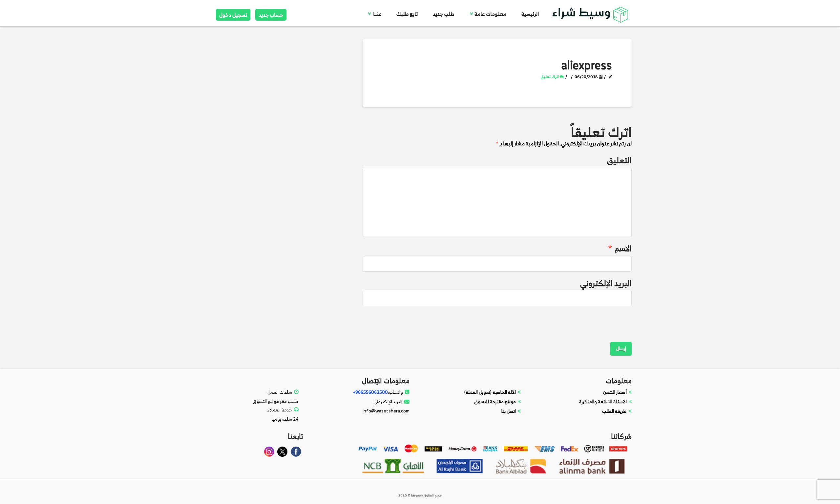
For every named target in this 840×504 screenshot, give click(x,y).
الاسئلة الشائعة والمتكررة (603, 401)
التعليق (619, 160)
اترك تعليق (550, 76)
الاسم (620, 248)
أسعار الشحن (615, 392)
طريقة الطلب (614, 411)
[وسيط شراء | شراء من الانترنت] (591, 13)
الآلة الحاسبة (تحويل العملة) (490, 392)
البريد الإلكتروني (606, 283)
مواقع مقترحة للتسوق (495, 401)
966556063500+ (370, 392)
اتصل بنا (508, 411)
